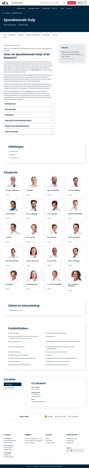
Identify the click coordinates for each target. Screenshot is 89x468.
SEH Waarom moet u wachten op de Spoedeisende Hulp (61, 358)
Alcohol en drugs (14, 333)
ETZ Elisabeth (8, 384)
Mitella (49, 355)
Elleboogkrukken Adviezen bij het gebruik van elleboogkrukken (63, 341)
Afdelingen (12, 35)
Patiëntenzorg (21, 8)
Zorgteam (21, 35)
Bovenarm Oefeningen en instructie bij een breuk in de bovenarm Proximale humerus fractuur (24, 337)
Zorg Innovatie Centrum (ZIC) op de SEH (57, 364)
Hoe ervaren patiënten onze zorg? (33, 438)
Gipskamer (12, 154)
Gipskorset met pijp (15, 352)
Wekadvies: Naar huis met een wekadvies (58, 361)
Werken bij (69, 8)
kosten (31, 75)
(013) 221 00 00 (18, 3)
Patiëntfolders (45, 35)
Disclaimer (29, 466)
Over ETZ (54, 8)
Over (5, 35)
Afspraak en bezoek (33, 8)
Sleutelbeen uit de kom (16, 310)
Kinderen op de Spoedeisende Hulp (17, 126)
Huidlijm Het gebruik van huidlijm (19, 355)
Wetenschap (46, 8)
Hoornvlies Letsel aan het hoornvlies (57, 352)
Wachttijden (9, 115)
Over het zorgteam (11, 131)
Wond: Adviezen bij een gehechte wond (20, 364)
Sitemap (42, 466)
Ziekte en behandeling (32, 35)
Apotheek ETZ (70, 443)
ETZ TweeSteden (9, 388)
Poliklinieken (49, 440)
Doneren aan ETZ (50, 443)
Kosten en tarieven (30, 443)
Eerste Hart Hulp (14, 151)
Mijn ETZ (83, 3)
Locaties (54, 35)
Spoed (73, 3)
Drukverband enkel (15, 341)
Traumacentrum (14, 158)
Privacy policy (36, 466)
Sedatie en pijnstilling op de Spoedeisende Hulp (22, 358)
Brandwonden (51, 336)
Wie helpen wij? (10, 104)
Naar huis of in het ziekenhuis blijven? (18, 120)
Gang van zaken (10, 109)
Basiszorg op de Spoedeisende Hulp (56, 333)
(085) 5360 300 (35, 70)
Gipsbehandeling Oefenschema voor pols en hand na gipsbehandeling (61, 348)
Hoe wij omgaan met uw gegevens (33, 440)
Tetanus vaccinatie (15, 361)
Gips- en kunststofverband (17, 347)
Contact (62, 8)
